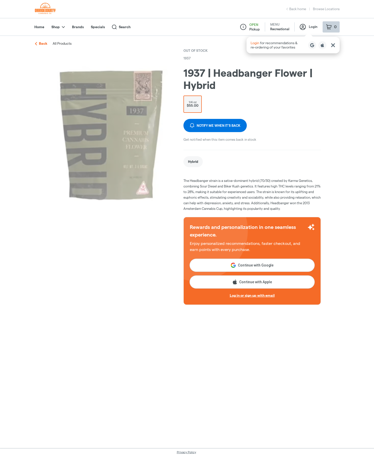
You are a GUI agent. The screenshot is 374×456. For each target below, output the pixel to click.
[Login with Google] (312, 45)
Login (313, 26)
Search (125, 27)
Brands (78, 27)
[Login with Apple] (322, 45)
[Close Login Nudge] (333, 45)
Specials (98, 27)
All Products (62, 43)
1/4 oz (192, 103)
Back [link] (43, 43)
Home (39, 27)
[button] (293, 45)
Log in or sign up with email (252, 295)
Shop (55, 27)
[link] (193, 161)
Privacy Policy (186, 452)
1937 (187, 58)
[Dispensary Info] (243, 27)
